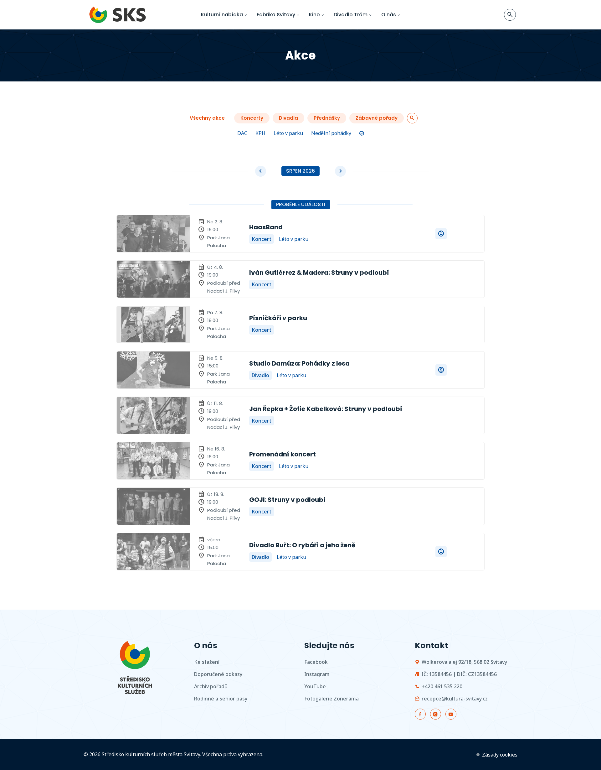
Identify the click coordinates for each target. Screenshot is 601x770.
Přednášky (327, 118)
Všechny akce (207, 118)
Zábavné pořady (377, 118)
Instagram (317, 674)
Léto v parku (288, 133)
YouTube (315, 686)
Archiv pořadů (211, 686)
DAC (242, 133)
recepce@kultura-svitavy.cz (455, 698)
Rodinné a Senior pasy (220, 698)
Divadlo (260, 375)
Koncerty (251, 118)
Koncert (261, 239)
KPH (260, 133)
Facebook (316, 661)
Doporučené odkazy (218, 674)
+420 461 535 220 (442, 686)
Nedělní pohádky (331, 133)
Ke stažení (206, 661)
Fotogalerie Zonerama (331, 698)
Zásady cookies (499, 754)
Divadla (288, 118)
